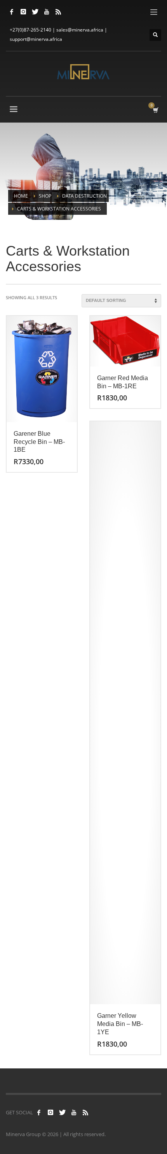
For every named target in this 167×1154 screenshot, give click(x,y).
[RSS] (58, 12)
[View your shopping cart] (155, 110)
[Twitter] (35, 12)
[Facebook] (11, 12)
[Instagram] (23, 12)
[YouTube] (46, 12)
